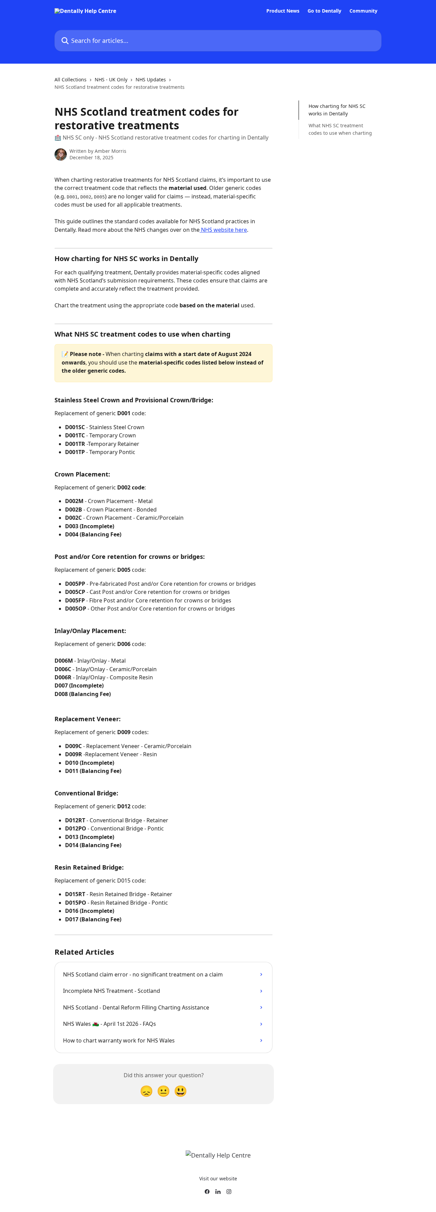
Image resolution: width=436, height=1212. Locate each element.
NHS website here (223, 229)
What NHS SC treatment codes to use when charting (340, 129)
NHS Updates (151, 79)
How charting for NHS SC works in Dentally (337, 110)
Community (363, 11)
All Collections (70, 79)
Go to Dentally (324, 11)
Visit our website (218, 1178)
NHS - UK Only (111, 79)
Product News (282, 11)
